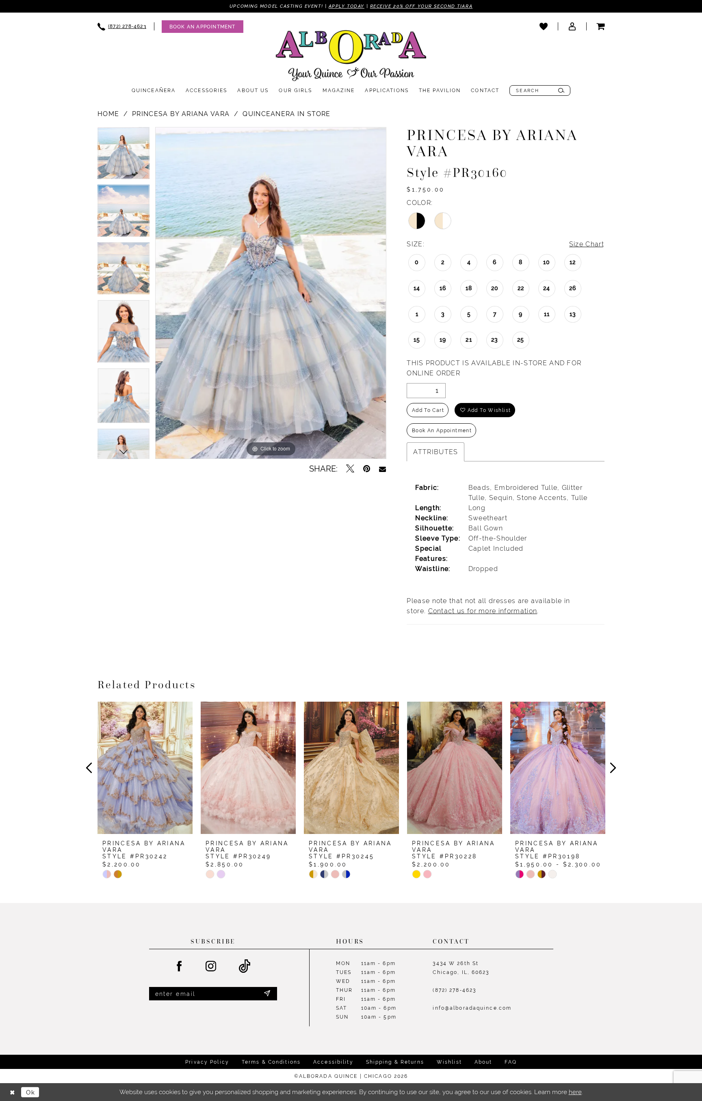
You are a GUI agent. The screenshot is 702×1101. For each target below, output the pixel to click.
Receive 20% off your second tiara (421, 6)
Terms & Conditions (271, 1062)
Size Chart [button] (586, 244)
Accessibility (333, 1062)
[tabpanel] (124, 156)
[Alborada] (351, 57)
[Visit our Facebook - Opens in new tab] (179, 967)
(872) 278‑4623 (454, 990)
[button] (572, 26)
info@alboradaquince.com (472, 1008)
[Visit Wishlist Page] (543, 26)
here (575, 1091)
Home (108, 114)
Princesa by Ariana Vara (181, 114)
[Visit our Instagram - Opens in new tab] (211, 967)
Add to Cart (428, 410)
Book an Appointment (442, 430)
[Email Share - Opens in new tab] (382, 468)
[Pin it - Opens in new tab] (366, 468)
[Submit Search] (561, 90)
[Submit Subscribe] (267, 994)
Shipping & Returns (395, 1062)
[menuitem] (122, 26)
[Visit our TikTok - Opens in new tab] (244, 966)
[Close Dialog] (12, 1092)
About (483, 1062)
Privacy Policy (207, 1062)
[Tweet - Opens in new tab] (350, 469)
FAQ (510, 1062)
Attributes (435, 452)
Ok (30, 1091)
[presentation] (145, 768)
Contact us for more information (482, 611)
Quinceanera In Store (286, 114)
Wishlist (449, 1062)
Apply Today (346, 6)
